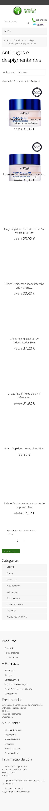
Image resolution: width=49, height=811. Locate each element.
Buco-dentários (13, 585)
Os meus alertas (12, 753)
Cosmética (11, 610)
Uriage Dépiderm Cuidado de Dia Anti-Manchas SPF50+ (24, 230)
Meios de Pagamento (11, 713)
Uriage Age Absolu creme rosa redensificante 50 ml (24, 121)
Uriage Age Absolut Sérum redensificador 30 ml (24, 340)
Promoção (9, 648)
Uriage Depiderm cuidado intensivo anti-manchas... (24, 285)
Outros (10, 573)
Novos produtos (12, 652)
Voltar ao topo (11, 551)
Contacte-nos (11, 693)
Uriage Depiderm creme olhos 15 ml (24, 448)
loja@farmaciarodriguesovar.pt (16, 791)
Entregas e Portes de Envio (14, 708)
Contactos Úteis (12, 679)
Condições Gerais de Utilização (18, 689)
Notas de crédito (12, 739)
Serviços (8, 675)
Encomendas (10, 734)
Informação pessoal (13, 730)
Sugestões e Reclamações (16, 684)
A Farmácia (10, 670)
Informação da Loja (17, 759)
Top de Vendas (11, 657)
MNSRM (10, 567)
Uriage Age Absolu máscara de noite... (24, 174)
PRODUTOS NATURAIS (17, 616)
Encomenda (7, 716)
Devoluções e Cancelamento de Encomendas (22, 705)
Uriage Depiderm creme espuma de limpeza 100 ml (24, 505)
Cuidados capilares (15, 604)
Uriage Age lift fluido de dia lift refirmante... (24, 395)
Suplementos (12, 592)
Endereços (9, 744)
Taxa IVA (5, 711)
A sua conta (11, 723)
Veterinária (11, 579)
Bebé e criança (13, 598)
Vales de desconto (13, 748)
